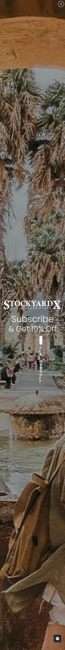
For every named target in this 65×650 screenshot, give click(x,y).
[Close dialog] (61, 4)
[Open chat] (57, 638)
